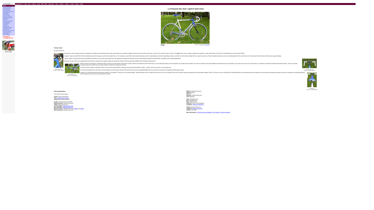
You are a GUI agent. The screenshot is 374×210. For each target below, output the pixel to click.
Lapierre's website (225, 112)
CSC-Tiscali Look (7, 8)
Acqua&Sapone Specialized (6, 13)
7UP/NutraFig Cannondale (6, 24)
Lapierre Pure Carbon (63, 98)
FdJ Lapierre (6, 18)
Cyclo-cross (51, 4)
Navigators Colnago (7, 17)
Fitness (67, 4)
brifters (82, 108)
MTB (42, 4)
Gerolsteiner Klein (7, 22)
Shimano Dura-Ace (68, 106)
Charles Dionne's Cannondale (7, 33)
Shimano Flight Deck (198, 104)
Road (38, 4)
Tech (29, 4)
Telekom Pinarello (7, 7)
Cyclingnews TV (19, 4)
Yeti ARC (5, 25)
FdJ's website (216, 112)
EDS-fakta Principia (7, 27)
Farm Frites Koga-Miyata (8, 30)
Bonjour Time (6, 29)
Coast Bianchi (6, 14)
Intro (4, 5)
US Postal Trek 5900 (8, 20)
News (25, 4)
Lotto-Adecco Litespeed (8, 11)
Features (34, 4)
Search (77, 4)
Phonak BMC (6, 26)
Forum (81, 4)
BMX (46, 4)
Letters (72, 4)
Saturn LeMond (6, 15)
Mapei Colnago (6, 10)
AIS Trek (5, 19)
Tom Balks (207, 44)
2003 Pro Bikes (6, 34)
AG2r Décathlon (6, 9)
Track (57, 4)
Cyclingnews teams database (204, 112)
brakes (76, 108)
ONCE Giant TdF (7, 28)
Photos (62, 4)
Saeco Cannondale (7, 16)
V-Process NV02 (7, 31)
